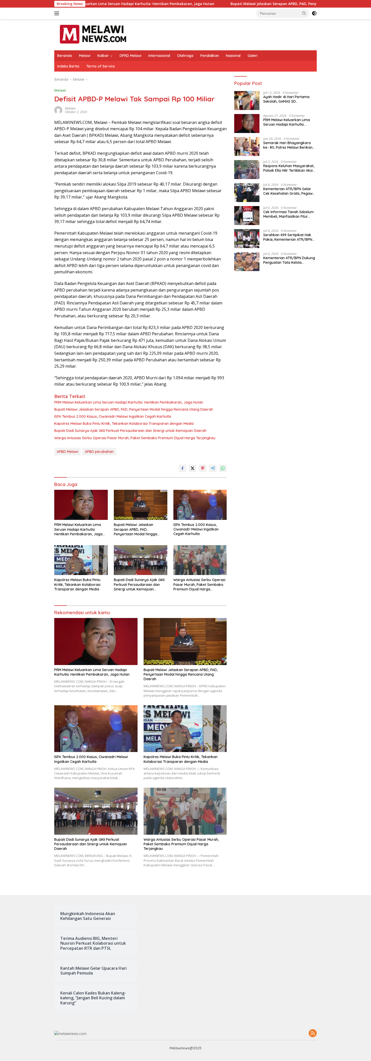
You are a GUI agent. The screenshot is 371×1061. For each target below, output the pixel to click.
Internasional (159, 55)
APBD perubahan (99, 451)
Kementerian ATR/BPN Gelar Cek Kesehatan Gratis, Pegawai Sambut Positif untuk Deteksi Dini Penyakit (289, 191)
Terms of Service (100, 66)
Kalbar (103, 55)
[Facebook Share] (182, 468)
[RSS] (313, 1033)
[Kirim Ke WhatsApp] (223, 468)
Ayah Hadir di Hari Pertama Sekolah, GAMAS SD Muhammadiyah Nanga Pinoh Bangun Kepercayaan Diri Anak (289, 99)
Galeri (252, 55)
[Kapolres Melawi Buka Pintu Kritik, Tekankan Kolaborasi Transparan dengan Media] (81, 560)
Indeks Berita (68, 66)
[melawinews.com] (93, 34)
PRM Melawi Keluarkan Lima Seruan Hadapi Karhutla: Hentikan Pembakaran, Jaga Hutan (128, 402)
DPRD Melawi (130, 55)
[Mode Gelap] (314, 13)
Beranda (64, 55)
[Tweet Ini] (192, 468)
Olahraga (185, 55)
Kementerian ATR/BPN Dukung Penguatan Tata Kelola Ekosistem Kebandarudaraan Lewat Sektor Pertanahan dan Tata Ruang (289, 260)
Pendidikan (209, 55)
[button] (304, 13)
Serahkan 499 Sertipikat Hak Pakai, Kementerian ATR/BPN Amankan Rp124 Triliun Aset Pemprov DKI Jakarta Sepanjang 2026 (287, 237)
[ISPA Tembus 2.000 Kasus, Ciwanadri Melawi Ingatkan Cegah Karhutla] (200, 505)
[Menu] (57, 13)
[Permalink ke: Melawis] (58, 109)
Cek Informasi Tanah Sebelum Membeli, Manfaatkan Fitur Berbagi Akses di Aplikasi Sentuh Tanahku (288, 214)
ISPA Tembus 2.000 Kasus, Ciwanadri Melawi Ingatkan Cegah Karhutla (112, 416)
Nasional (233, 55)
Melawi (84, 55)
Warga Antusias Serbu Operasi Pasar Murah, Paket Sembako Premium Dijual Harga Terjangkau (134, 438)
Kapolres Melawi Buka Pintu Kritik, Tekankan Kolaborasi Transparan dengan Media (124, 423)
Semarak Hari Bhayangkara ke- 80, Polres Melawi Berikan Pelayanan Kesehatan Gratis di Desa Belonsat (289, 145)
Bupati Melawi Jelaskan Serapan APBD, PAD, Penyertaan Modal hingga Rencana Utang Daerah (256, 4)
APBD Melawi (67, 451)
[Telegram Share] (213, 468)
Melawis (70, 108)
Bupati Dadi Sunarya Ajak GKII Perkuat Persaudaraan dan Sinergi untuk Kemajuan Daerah (130, 430)
